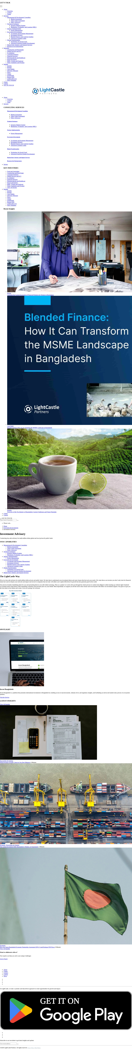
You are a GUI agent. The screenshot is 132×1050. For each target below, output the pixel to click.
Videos (9, 74)
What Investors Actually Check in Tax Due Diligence (15, 762)
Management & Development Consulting (19, 17)
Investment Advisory (17, 35)
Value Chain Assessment (18, 20)
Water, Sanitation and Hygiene (15, 62)
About (5, 9)
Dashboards (10, 75)
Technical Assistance (13, 24)
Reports (9, 67)
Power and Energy (12, 182)
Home (5, 526)
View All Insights (5, 704)
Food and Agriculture (13, 171)
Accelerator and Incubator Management (22, 33)
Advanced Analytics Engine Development (23, 43)
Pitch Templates (11, 80)
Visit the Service (4, 697)
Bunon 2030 (10, 77)
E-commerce (10, 53)
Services (6, 16)
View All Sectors (12, 187)
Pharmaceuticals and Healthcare (16, 58)
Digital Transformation (13, 40)
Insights (6, 64)
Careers (6, 83)
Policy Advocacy (15, 22)
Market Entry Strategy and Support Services (19, 45)
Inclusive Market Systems (18, 25)
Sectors (6, 164)
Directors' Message (12, 195)
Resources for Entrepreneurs (15, 46)
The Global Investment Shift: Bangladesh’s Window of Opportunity (19, 846)
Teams (9, 14)
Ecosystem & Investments (14, 32)
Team (8, 102)
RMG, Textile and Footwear (15, 61)
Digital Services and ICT (14, 51)
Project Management (16, 30)
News (9, 72)
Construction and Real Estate (15, 49)
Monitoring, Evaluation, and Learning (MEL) (24, 27)
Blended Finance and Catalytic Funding (22, 37)
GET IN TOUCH (9, 85)
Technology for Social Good (19, 41)
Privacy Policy (31, 1047)
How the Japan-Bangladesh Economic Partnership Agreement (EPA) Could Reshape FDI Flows (27, 947)
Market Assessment (16, 19)
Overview (10, 11)
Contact (9, 12)
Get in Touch (3, 959)
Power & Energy (12, 59)
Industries (6, 48)
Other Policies (37, 1047)
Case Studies (10, 69)
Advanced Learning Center (18, 38)
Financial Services (12, 56)
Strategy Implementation (14, 29)
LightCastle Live (12, 79)
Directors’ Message (12, 70)
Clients (6, 82)
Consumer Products (12, 54)
